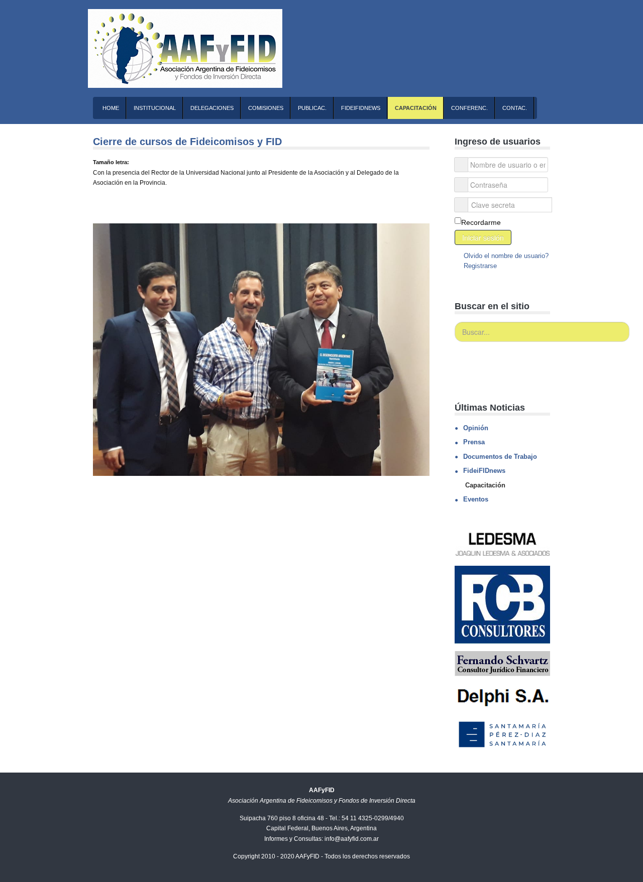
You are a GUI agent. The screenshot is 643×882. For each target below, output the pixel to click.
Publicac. (312, 108)
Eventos (475, 499)
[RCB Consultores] (502, 604)
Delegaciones (212, 108)
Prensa (474, 442)
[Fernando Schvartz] (502, 663)
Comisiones (265, 108)
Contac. (514, 108)
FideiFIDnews (360, 108)
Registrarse (479, 266)
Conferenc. (469, 108)
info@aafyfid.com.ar (352, 838)
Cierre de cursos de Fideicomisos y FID (187, 141)
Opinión (475, 428)
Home (110, 108)
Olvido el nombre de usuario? (505, 256)
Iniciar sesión (483, 237)
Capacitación (416, 108)
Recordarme (481, 222)
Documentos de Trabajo (500, 456)
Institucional (155, 108)
